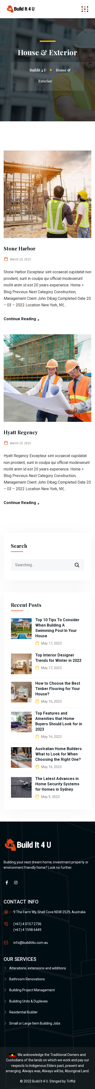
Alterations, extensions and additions (37, 968)
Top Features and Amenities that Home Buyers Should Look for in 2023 (58, 721)
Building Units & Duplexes (28, 1001)
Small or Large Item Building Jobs (34, 1023)
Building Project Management (32, 990)
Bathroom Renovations (27, 979)
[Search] (80, 563)
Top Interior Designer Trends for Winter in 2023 (58, 658)
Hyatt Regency (21, 432)
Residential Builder (23, 1012)
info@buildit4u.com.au (30, 943)
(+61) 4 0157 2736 (27, 924)
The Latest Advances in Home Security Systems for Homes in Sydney (57, 784)
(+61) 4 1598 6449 (27, 930)
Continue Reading (20, 319)
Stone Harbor (20, 248)
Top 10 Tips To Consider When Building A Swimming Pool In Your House (57, 628)
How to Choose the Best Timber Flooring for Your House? (57, 688)
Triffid (70, 1081)
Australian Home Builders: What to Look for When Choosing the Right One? (59, 754)
